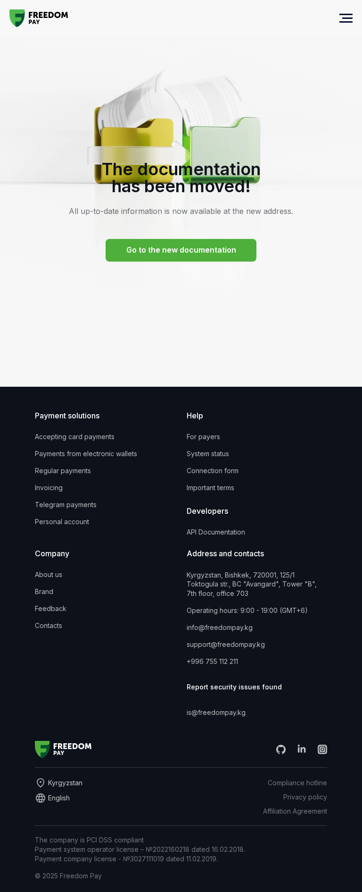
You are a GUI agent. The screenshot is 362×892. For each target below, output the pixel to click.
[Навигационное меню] (346, 18)
